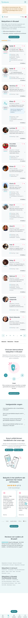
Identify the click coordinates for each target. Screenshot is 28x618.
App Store (10, 450)
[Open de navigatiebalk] (25, 2)
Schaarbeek (11, 569)
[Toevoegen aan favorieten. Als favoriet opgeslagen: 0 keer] (24, 260)
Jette (14, 571)
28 (21, 335)
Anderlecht (4, 569)
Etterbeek (4, 573)
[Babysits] (5, 2)
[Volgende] (24, 335)
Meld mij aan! (14, 526)
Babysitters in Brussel (7, 563)
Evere (8, 573)
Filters (23, 16)
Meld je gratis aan (14, 37)
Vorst (10, 571)
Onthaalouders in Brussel (8, 564)
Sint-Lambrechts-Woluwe (8, 583)
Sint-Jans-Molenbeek (19, 569)
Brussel (3, 579)
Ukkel (7, 571)
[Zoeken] (3, 17)
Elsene (3, 571)
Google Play (19, 450)
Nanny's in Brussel (17, 563)
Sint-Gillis (18, 571)
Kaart (14, 611)
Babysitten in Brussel (20, 564)
